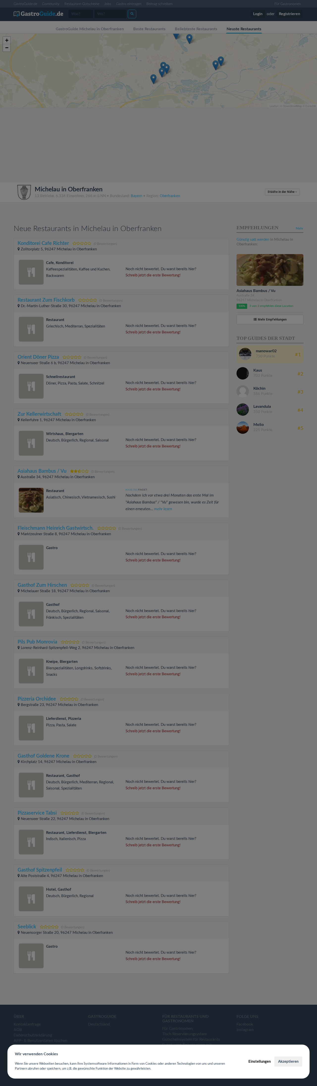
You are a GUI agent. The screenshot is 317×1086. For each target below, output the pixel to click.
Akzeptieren (288, 1061)
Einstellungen (259, 1061)
